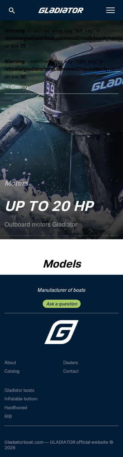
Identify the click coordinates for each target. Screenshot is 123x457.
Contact (71, 371)
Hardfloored (15, 407)
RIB (8, 416)
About (10, 362)
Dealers (70, 362)
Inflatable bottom (21, 398)
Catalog (11, 371)
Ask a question (61, 303)
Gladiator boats (19, 390)
